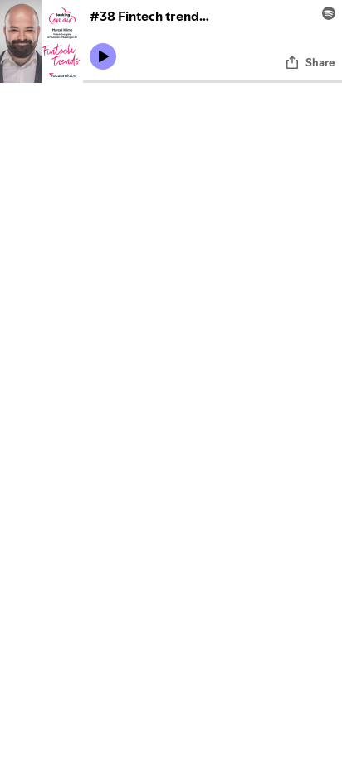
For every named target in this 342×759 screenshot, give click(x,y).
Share (320, 62)
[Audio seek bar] (212, 81)
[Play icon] (103, 56)
